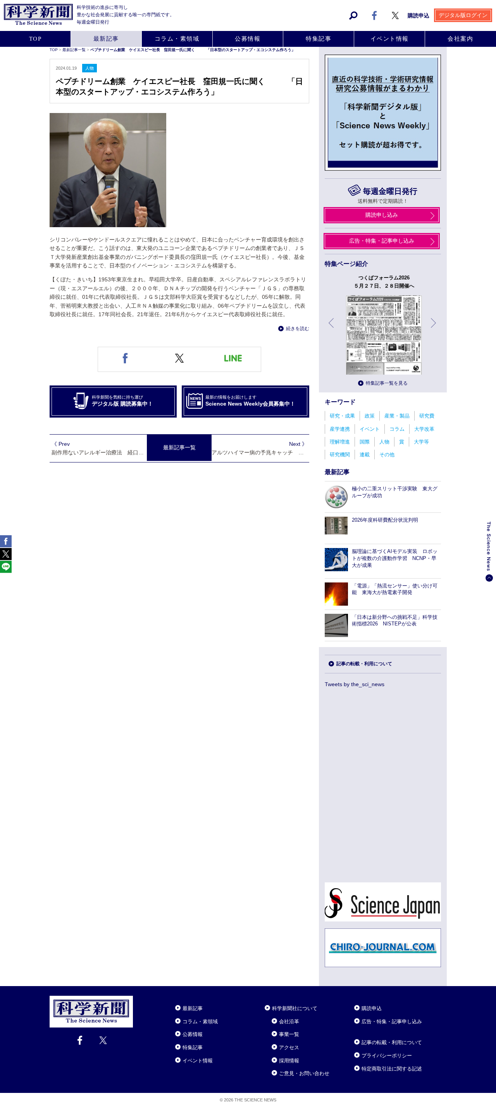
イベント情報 (389, 39)
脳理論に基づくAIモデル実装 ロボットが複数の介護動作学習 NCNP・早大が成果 (394, 558)
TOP (35, 39)
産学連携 (340, 429)
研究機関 (340, 454)
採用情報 (289, 1060)
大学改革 (424, 429)
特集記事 (318, 39)
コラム (397, 429)
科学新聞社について (294, 1008)
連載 (365, 454)
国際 (365, 442)
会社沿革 (289, 1021)
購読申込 (418, 15)
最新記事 (106, 39)
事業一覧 (289, 1034)
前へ (332, 328)
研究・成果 (342, 416)
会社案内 (460, 39)
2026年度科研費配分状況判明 (385, 520)
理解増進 (340, 442)
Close (140, 999)
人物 (384, 442)
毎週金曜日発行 (390, 191)
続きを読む (297, 328)
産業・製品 (397, 416)
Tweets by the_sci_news (354, 684)
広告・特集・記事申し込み (381, 241)
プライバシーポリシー (387, 1055)
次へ (434, 328)
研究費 (426, 416)
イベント (370, 429)
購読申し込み (381, 215)
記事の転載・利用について (364, 663)
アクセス (289, 1047)
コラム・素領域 (177, 39)
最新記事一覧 (74, 50)
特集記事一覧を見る (387, 383)
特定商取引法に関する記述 (392, 1069)
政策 (370, 416)
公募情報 (247, 39)
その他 (386, 454)
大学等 (421, 442)
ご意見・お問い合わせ (304, 1073)
